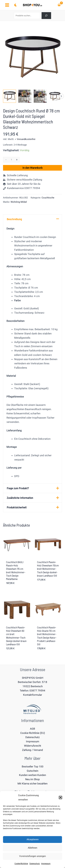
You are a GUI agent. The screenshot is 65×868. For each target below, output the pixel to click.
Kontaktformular (32, 694)
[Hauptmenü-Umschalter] (7, 5)
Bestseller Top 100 (32, 766)
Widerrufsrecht (32, 745)
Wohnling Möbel (19, 202)
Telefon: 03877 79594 (32, 690)
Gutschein (32, 770)
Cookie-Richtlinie (21, 864)
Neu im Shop (32, 779)
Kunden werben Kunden (32, 775)
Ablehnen (32, 847)
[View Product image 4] (55, 96)
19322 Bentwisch (33, 686)
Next (61, 96)
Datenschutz (34, 864)
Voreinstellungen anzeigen (32, 856)
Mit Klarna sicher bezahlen (32, 783)
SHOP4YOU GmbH (32, 677)
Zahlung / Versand (32, 749)
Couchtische (48, 197)
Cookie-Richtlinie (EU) (32, 732)
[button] (60, 797)
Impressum (45, 864)
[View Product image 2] (24, 96)
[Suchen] (46, 15)
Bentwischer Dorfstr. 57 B (32, 682)
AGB (32, 728)
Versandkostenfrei (26, 139)
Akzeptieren (33, 839)
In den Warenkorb (33, 167)
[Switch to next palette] (15, 5)
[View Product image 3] (40, 96)
